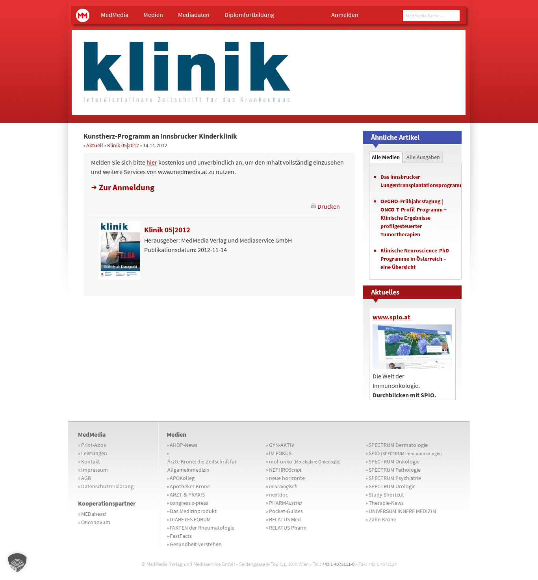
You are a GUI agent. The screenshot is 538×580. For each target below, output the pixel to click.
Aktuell (94, 145)
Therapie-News (386, 502)
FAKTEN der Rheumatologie (202, 527)
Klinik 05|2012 (123, 145)
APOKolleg (182, 478)
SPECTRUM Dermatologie (398, 444)
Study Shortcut (386, 494)
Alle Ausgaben (423, 157)
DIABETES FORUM (190, 519)
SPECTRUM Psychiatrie (395, 478)
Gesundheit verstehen (196, 544)
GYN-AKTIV (281, 444)
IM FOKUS (280, 453)
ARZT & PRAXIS (187, 494)
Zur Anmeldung (126, 187)
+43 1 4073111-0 (338, 564)
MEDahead (93, 513)
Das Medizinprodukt (193, 511)
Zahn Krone (382, 519)
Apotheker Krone (190, 486)
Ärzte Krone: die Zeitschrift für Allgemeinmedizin (202, 465)
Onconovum (95, 522)
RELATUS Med (285, 519)
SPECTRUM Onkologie (394, 461)
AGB (86, 478)
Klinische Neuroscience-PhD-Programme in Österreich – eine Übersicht (415, 259)
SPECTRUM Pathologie (395, 469)
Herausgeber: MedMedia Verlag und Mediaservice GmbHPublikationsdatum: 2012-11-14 (218, 239)
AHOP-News (183, 444)
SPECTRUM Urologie (392, 486)
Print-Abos (93, 445)
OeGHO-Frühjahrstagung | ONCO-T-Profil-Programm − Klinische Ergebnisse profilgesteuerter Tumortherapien (413, 218)
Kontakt (90, 461)
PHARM (285, 502)
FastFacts (181, 535)
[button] (17, 562)
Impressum (94, 470)
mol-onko (305, 461)
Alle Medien (386, 157)
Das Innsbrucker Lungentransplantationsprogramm (418, 181)
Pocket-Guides (286, 511)
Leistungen (94, 453)
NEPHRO (285, 469)
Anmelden (344, 15)
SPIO (405, 453)
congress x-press (189, 502)
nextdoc (278, 494)
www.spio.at (391, 317)
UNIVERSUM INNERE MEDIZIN (402, 511)
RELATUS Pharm (288, 527)
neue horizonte (287, 478)
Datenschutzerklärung (107, 486)
